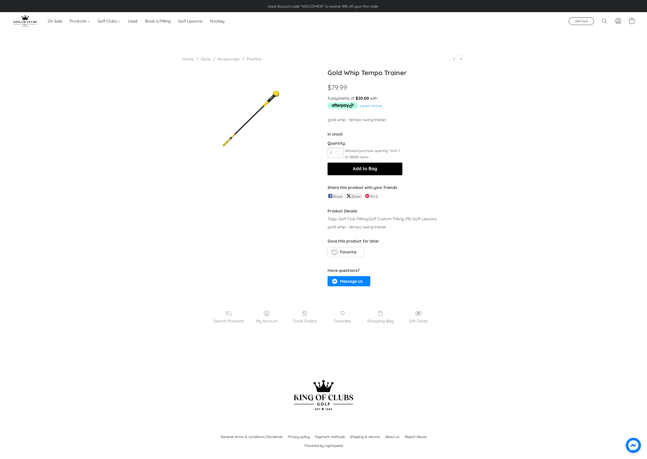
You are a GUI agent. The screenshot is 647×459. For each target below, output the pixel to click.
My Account (267, 320)
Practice (254, 58)
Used (132, 21)
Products (78, 21)
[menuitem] (454, 59)
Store (206, 58)
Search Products (229, 320)
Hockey (217, 21)
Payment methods (330, 436)
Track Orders (304, 320)
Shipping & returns (365, 436)
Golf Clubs (108, 21)
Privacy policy (299, 436)
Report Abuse (416, 436)
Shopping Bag (380, 320)
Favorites (342, 320)
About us (392, 436)
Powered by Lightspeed (324, 445)
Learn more (371, 105)
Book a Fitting (158, 21)
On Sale (55, 21)
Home (188, 58)
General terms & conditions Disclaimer (252, 436)
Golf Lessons (190, 21)
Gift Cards (418, 320)
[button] (25, 21)
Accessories (229, 58)
